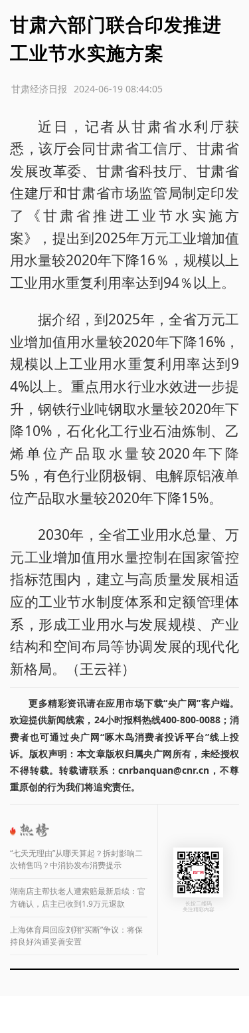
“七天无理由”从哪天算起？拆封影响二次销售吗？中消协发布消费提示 (76, 859)
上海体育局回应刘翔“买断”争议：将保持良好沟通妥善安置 (76, 936)
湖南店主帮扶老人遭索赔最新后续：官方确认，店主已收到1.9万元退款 (77, 897)
